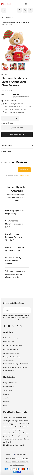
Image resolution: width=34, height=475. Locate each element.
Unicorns (6, 394)
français (8, 454)
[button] (5, 66)
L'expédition (16, 96)
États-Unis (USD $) (22, 454)
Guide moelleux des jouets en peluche (16, 364)
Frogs (5, 406)
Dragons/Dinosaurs (10, 383)
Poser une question (10, 101)
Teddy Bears (7, 390)
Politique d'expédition (10, 349)
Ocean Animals (8, 387)
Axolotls (6, 398)
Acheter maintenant (17, 135)
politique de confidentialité (12, 346)
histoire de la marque (10, 338)
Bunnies (6, 402)
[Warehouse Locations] (30, 10)
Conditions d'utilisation (11, 353)
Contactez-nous (8, 342)
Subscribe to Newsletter (13, 303)
